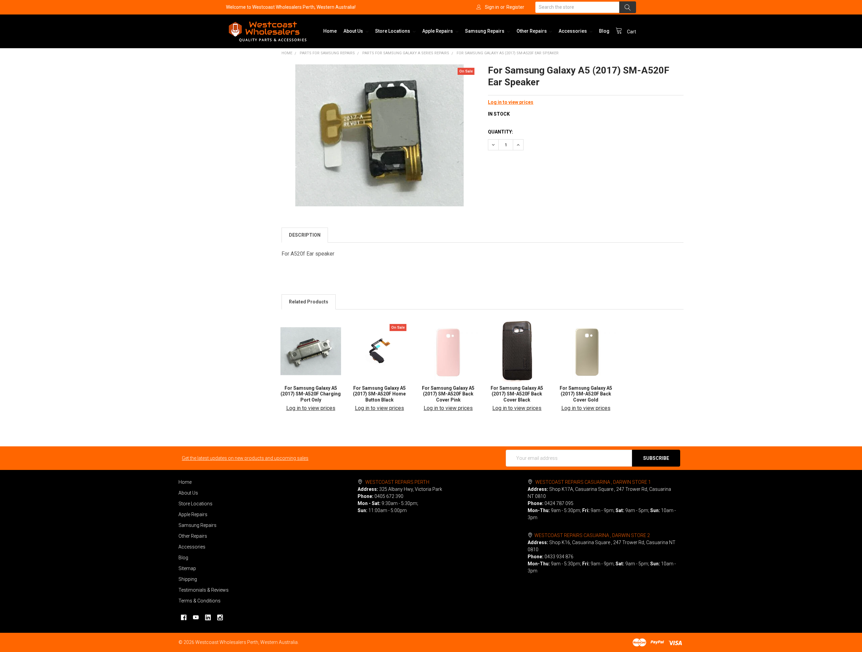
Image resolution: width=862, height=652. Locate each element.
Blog (604, 31)
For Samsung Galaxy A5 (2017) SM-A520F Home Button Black (379, 394)
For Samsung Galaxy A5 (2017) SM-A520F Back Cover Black (517, 394)
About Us (353, 31)
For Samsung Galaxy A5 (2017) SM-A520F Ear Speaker (508, 53)
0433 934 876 (558, 556)
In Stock (499, 114)
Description (305, 235)
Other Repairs (532, 31)
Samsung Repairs (485, 31)
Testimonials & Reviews (203, 590)
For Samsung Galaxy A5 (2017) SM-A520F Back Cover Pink (448, 394)
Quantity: (500, 132)
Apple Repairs (438, 31)
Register (515, 7)
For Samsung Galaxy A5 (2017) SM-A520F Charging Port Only (310, 394)
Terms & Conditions (199, 600)
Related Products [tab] (308, 301)
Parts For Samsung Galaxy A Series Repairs (405, 53)
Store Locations (393, 31)
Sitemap (187, 568)
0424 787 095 (558, 503)
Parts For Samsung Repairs (327, 53)
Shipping (187, 579)
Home (330, 31)
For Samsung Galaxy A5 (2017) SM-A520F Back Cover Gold (586, 394)
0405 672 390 (388, 496)
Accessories (573, 31)
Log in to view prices (510, 102)
